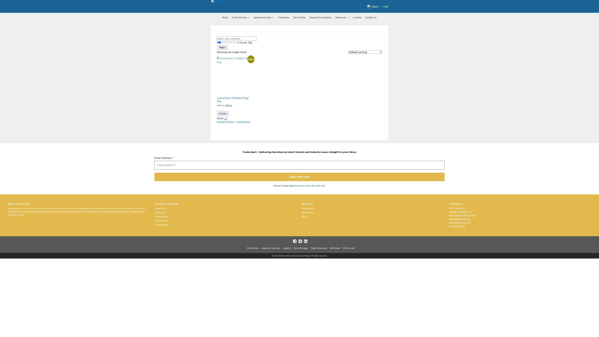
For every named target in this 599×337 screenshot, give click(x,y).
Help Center (160, 208)
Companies (283, 17)
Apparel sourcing (262, 17)
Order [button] (223, 113)
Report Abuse (161, 216)
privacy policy (305, 185)
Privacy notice (162, 224)
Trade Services (239, 17)
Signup (375, 6)
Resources (340, 17)
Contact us (370, 17)
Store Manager (301, 248)
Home (225, 17)
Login (385, 6)
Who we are (307, 212)
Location (357, 17)
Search (335, 6)
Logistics (287, 248)
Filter (222, 47)
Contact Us (160, 212)
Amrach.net (308, 208)
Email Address (163, 157)
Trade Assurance (319, 248)
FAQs (304, 216)
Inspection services (270, 248)
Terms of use (161, 220)
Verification (335, 248)
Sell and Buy (299, 17)
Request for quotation (320, 17)
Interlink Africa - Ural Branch (233, 122)
